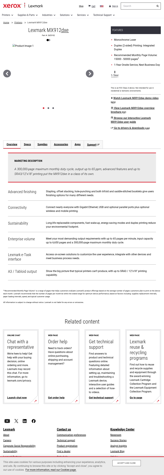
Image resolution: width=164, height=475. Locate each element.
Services (81, 15)
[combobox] (141, 6)
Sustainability (10, 451)
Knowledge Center (122, 429)
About (6, 434)
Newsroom (115, 434)
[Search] (157, 6)
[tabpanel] (82, 217)
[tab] (43, 108)
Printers (6, 15)
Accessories (61, 144)
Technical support (66, 440)
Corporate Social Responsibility (19, 445)
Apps (78, 144)
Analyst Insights (118, 445)
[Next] (90, 73)
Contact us (64, 429)
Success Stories (118, 440)
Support (91, 144)
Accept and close (126, 463)
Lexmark (9, 429)
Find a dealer (63, 451)
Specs (27, 144)
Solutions (65, 15)
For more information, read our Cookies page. (50, 469)
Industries (47, 15)
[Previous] (7, 73)
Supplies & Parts (26, 15)
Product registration (67, 445)
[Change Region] (102, 6)
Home (23, 5)
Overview (12, 144)
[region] (82, 465)
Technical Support (102, 15)
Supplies (42, 144)
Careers (7, 440)
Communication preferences (71, 434)
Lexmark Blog (117, 451)
